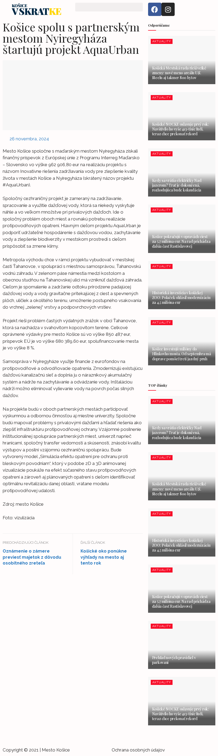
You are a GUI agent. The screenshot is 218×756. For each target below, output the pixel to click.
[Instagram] (168, 9)
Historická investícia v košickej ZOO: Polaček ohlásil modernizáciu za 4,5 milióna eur (181, 297)
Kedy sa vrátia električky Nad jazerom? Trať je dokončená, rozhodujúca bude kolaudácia (177, 185)
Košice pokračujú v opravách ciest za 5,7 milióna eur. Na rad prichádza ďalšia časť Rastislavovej (181, 241)
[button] (108, 7)
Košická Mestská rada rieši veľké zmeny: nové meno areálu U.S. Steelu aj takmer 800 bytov (179, 73)
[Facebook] (154, 9)
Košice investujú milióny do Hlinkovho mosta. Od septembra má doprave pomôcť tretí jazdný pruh (181, 353)
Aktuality (161, 41)
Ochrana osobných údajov (138, 750)
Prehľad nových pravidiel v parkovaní (174, 660)
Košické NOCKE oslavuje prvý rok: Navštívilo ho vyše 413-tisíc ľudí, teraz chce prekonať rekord (180, 129)
